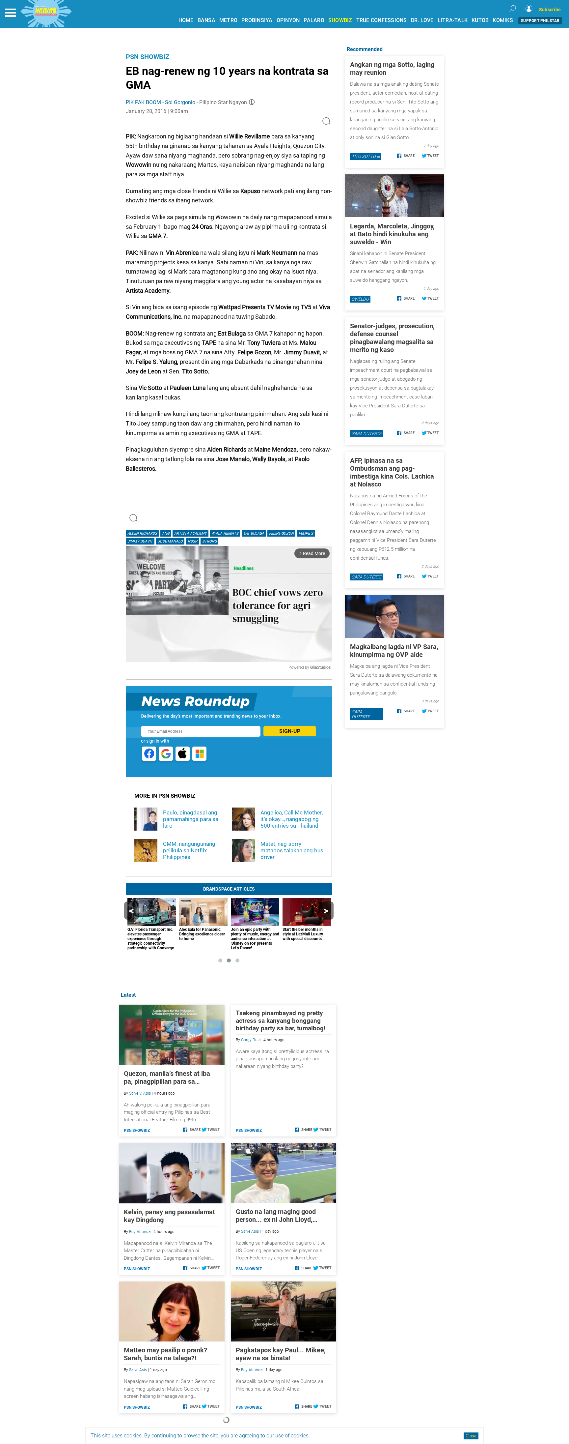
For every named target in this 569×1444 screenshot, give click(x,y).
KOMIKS (503, 20)
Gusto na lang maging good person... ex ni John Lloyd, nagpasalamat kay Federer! (276, 1215)
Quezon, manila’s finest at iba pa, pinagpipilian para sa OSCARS (167, 1077)
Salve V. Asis (140, 1093)
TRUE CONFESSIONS (381, 20)
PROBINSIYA (257, 20)
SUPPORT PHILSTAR (540, 20)
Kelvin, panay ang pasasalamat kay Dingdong (169, 1216)
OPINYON (288, 20)
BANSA (206, 20)
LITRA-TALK (453, 20)
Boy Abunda (139, 1231)
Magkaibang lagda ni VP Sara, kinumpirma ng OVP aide (394, 651)
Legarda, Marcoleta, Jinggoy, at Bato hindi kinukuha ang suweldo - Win (392, 234)
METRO (228, 20)
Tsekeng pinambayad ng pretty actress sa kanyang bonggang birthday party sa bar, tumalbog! (280, 1020)
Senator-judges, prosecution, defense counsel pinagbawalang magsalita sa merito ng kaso (392, 338)
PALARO (314, 20)
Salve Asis (250, 1231)
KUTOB (480, 20)
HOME (186, 20)
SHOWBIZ (340, 20)
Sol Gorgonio (180, 102)
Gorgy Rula (250, 1040)
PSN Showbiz (147, 57)
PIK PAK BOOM (143, 102)
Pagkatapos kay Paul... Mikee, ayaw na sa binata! (281, 1354)
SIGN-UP (289, 731)
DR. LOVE (422, 20)
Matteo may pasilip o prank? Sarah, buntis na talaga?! (165, 1354)
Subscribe (550, 9)
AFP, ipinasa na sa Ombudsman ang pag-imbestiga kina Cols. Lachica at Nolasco (392, 472)
